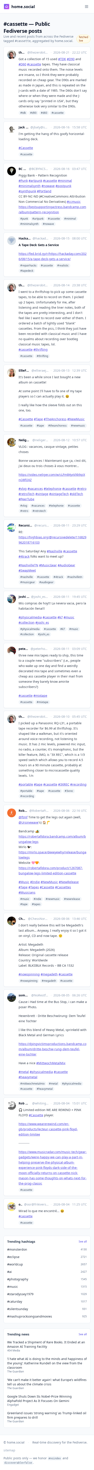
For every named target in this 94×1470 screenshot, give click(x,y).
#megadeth (49, 981)
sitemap (9, 1450)
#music (73, 629)
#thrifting (42, 356)
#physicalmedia (30, 629)
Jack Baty (24, 127)
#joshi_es (43, 634)
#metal (53, 1083)
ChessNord (22, 919)
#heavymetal (45, 1089)
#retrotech (39, 511)
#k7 (62, 629)
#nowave (48, 224)
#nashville (26, 577)
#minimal (70, 218)
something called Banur (24, 995)
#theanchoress (57, 425)
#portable (26, 791)
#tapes (36, 904)
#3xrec (69, 791)
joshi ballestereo (24, 597)
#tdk (23, 113)
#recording (27, 796)
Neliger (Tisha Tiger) (25, 440)
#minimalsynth (29, 224)
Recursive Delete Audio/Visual (26, 525)
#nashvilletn (74, 577)
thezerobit (22, 52)
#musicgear (27, 582)
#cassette (58, 113)
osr (20, 1204)
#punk (24, 218)
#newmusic (78, 425)
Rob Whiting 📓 (24, 1103)
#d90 (33, 113)
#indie (37, 899)
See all (83, 1241)
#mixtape (42, 702)
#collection (27, 634)
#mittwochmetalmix (32, 1083)
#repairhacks (28, 265)
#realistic (63, 265)
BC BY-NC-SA (23, 169)
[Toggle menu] (87, 6)
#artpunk (38, 218)
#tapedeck (26, 271)
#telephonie (56, 506)
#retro (24, 511)
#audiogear (46, 582)
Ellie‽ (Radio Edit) (24, 370)
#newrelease (72, 899)
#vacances (38, 506)
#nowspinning (28, 981)
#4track (58, 577)
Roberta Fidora (23, 810)
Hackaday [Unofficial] (25, 238)
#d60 (44, 113)
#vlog (23, 506)
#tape (40, 425)
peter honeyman (24, 649)
